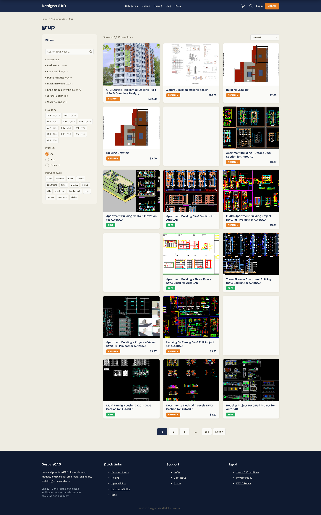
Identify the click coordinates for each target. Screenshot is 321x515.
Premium (55, 165)
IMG (52, 134)
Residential (53, 65)
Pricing (115, 477)
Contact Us (180, 477)
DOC (66, 128)
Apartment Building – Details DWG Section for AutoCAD (248, 154)
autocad (60, 178)
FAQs (177, 472)
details (85, 185)
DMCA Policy (243, 483)
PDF (85, 121)
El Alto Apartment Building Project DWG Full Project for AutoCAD (248, 217)
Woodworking (54, 102)
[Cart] (243, 6)
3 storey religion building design (187, 89)
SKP (53, 121)
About (177, 483)
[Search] (251, 6)
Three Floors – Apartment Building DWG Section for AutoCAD (248, 281)
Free (53, 159)
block (70, 178)
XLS (52, 140)
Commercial (53, 71)
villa (49, 191)
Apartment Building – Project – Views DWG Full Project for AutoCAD (130, 344)
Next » (219, 431)
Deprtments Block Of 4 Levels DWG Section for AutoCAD (189, 407)
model (81, 178)
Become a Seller (120, 489)
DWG (53, 115)
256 (207, 431)
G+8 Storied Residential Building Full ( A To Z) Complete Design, (131, 91)
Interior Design (55, 95)
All (52, 153)
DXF (66, 134)
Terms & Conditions (247, 472)
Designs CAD (54, 6)
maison (50, 197)
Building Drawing (237, 89)
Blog (114, 494)
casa (87, 191)
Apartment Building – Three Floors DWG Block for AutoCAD (188, 281)
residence (59, 191)
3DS (69, 121)
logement (62, 197)
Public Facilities (55, 77)
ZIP (52, 128)
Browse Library (120, 472)
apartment (52, 185)
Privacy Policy (244, 477)
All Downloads (58, 18)
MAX (70, 115)
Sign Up (272, 5)
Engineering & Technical (60, 89)
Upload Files (118, 483)
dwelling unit (75, 191)
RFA (80, 134)
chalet (74, 197)
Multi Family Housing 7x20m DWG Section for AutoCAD (128, 407)
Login (259, 6)
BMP (80, 128)
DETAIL (74, 185)
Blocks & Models (56, 83)
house (64, 185)
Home (45, 18)
